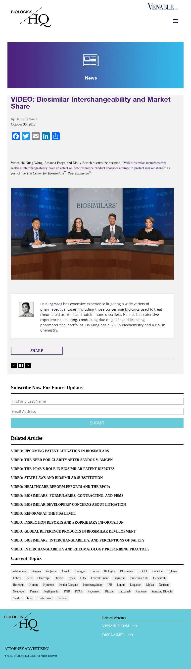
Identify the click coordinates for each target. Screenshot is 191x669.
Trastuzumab (44, 598)
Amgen (36, 571)
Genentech (159, 578)
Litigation (135, 584)
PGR (67, 591)
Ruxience (141, 591)
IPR (109, 584)
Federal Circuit (99, 578)
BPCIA (143, 571)
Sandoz (17, 598)
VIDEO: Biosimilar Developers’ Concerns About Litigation (68, 504)
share (36, 351)
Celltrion (157, 571)
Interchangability (92, 584)
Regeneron (94, 591)
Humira (33, 584)
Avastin (65, 571)
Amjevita (51, 571)
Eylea (71, 578)
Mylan (150, 584)
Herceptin (18, 584)
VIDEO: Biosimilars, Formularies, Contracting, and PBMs (67, 496)
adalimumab (20, 571)
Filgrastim (119, 578)
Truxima (62, 598)
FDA (83, 578)
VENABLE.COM (115, 626)
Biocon (95, 571)
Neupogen (19, 591)
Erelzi (29, 578)
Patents (34, 591)
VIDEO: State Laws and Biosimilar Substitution (57, 478)
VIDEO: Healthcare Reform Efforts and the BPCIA (60, 487)
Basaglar (80, 571)
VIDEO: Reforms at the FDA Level (43, 513)
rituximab (125, 591)
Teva (29, 598)
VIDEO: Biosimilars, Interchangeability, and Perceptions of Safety (77, 540)
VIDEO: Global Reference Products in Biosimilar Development (73, 531)
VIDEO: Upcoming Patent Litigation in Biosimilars (60, 451)
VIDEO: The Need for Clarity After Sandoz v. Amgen (62, 460)
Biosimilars (127, 571)
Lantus (121, 584)
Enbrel (17, 578)
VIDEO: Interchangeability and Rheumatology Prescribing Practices (80, 549)
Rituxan (109, 591)
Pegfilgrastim (51, 591)
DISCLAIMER (113, 635)
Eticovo (58, 578)
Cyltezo (172, 571)
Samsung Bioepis (161, 591)
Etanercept (43, 578)
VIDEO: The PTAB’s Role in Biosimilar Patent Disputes (63, 469)
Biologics (109, 571)
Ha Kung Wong (26, 119)
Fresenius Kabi (139, 578)
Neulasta (164, 584)
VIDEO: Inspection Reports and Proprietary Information (67, 522)
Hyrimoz (48, 584)
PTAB (79, 591)
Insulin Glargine (68, 584)
